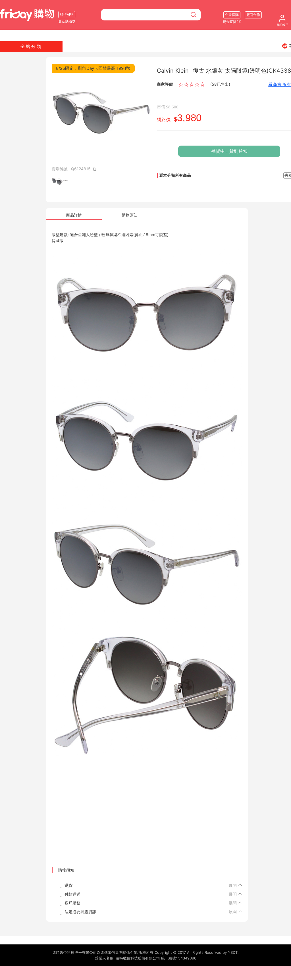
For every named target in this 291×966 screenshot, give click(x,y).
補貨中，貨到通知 (229, 151)
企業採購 (232, 14)
